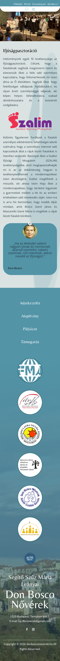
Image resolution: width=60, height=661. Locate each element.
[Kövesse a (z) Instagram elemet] (33, 629)
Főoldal (17, 4)
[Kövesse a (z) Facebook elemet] (26, 629)
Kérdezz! (52, 4)
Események (39, 4)
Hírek (27, 4)
